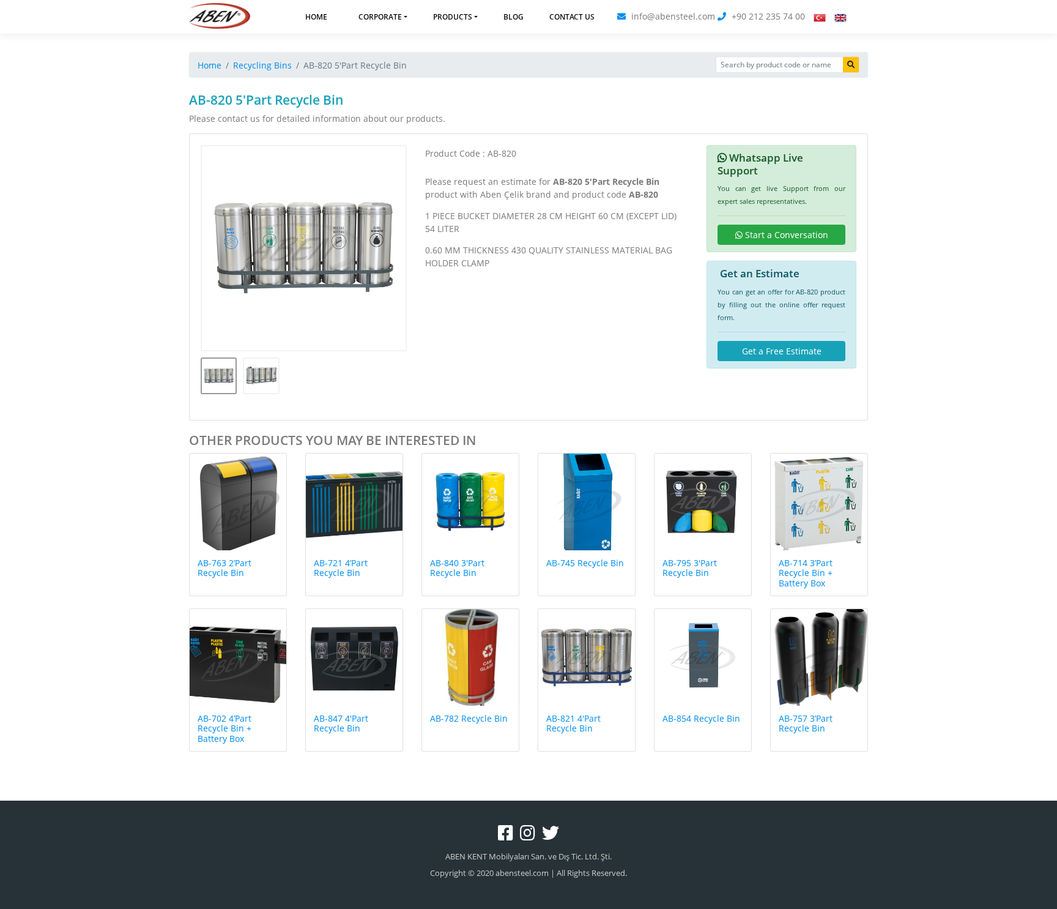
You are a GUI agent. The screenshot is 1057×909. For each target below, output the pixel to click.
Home (316, 17)
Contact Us (572, 17)
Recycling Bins (262, 65)
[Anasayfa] (219, 17)
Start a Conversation (785, 235)
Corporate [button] (380, 17)
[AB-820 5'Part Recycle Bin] (304, 248)
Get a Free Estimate (781, 351)
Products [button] (452, 17)
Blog (513, 17)
